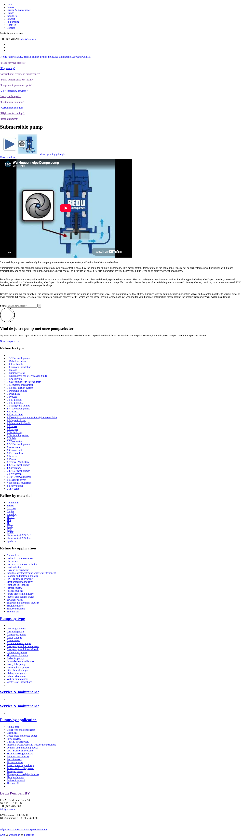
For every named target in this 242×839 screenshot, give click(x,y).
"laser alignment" (9, 118)
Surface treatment (16, 608)
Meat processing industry (20, 581)
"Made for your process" (13, 62)
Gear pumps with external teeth (23, 646)
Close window (7, 157)
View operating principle (52, 154)
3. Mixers (11, 456)
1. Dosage (12, 370)
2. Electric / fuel (15, 414)
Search (3, 305)
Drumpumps (13, 640)
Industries (12, 16)
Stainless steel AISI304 (18, 538)
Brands (10, 13)
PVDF (10, 532)
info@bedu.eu (7, 809)
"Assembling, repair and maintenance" (20, 74)
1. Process (12, 396)
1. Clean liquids (15, 364)
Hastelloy (11, 514)
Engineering (13, 21)
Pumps (10, 7)
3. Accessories (14, 447)
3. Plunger (12, 459)
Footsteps (29, 834)
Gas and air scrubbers (18, 570)
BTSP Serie (13, 488)
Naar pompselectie (9, 341)
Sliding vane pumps (17, 673)
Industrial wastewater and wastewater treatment (31, 573)
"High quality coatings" (12, 113)
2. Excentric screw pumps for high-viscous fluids (32, 417)
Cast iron (11, 508)
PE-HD (10, 517)
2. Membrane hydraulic (19, 423)
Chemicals (12, 561)
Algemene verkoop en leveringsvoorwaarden (23, 829)
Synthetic (11, 541)
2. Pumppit (12, 429)
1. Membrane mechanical (20, 384)
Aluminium (12, 502)
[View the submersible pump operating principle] (20, 154)
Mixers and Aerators (17, 655)
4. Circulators (14, 467)
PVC (9, 529)
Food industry (14, 567)
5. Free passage (15, 473)
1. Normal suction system (20, 387)
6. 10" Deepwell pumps (19, 476)
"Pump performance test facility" (17, 79)
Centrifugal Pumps (16, 628)
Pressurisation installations (20, 661)
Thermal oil (13, 611)
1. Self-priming (14, 399)
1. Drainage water (16, 373)
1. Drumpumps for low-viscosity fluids (27, 375)
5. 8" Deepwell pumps (18, 470)
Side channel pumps (17, 670)
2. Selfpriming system (18, 435)
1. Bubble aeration (16, 361)
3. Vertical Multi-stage (18, 462)
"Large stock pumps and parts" (16, 85)
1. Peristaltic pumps (17, 390)
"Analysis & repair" (10, 96)
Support (11, 18)
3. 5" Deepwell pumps (18, 444)
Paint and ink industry (18, 584)
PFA (9, 520)
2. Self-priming (14, 432)
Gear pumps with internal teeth (23, 649)
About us (11, 24)
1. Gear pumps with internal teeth (24, 381)
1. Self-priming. (15, 402)
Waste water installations (19, 682)
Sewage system (15, 599)
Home (10, 4)
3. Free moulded (15, 453)
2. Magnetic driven (16, 420)
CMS (3, 834)
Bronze (10, 505)
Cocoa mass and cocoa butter (22, 564)
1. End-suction (14, 378)
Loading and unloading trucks (22, 576)
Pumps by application (18, 720)
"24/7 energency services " (14, 90)
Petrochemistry (14, 587)
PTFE (10, 526)
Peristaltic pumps (15, 658)
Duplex (10, 511)
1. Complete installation (19, 367)
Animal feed (13, 555)
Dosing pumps (14, 637)
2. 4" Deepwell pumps (18, 408)
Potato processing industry (20, 593)
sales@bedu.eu (28, 39)
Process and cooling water (20, 596)
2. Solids (11, 438)
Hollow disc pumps (17, 652)
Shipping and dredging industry (23, 602)
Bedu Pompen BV (15, 793)
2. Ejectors (12, 411)
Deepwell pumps (15, 631)
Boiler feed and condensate (21, 558)
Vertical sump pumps (17, 679)
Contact (11, 27)
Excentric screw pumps (19, 643)
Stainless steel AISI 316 (19, 535)
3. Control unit (14, 450)
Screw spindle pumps (18, 667)
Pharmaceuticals (15, 590)
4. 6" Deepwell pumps (18, 465)
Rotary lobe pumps (16, 664)
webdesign (14, 834)
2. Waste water (14, 441)
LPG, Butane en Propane (20, 578)
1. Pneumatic (13, 393)
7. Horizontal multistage (19, 482)
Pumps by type (12, 618)
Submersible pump (16, 676)
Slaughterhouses (15, 605)
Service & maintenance (19, 10)
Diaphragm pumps (16, 634)
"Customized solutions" (12, 102)
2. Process (12, 426)
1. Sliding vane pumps (18, 405)
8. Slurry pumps (15, 485)
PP (8, 523)
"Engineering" (7, 68)
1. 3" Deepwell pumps (18, 358)
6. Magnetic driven (16, 479)
